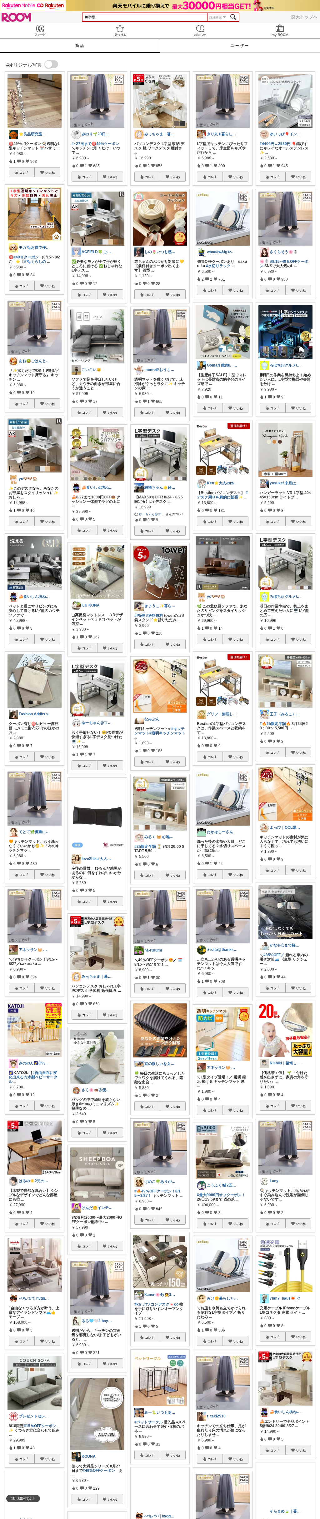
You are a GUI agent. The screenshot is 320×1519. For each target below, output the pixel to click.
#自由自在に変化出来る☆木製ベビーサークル (33, 1077)
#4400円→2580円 (275, 144)
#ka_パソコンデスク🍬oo (156, 1304)
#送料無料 (154, 615)
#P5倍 (139, 615)
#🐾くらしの (35, 261)
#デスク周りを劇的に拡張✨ (222, 495)
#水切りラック (218, 266)
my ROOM (280, 30)
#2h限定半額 (145, 846)
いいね (50, 172)
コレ (22, 172)
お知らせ (200, 30)
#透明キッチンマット (167, 733)
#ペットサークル (148, 1422)
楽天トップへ (304, 16)
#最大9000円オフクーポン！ (221, 1195)
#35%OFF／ (273, 955)
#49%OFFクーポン (99, 1470)
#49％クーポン (26, 257)
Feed (40, 30)
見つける (120, 30)
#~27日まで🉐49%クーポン (95, 144)
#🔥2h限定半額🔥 (275, 724)
